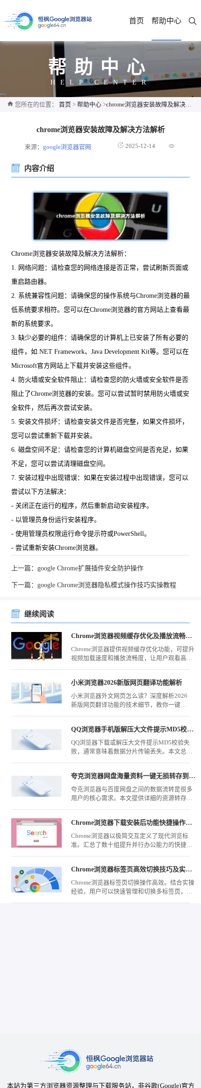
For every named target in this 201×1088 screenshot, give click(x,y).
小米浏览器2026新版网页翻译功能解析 (126, 682)
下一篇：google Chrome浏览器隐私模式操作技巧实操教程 (93, 585)
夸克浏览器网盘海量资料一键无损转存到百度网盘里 (133, 775)
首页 (136, 21)
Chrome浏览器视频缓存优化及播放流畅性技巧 (133, 635)
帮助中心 (166, 21)
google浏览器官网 (67, 147)
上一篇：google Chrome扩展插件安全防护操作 (77, 568)
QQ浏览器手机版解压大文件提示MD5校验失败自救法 (133, 729)
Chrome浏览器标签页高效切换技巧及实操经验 (133, 869)
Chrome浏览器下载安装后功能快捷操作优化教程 (133, 822)
